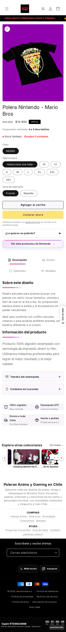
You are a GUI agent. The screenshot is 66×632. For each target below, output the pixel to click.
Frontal (10, 193)
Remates (41, 520)
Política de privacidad (22, 596)
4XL (8, 179)
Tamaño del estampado (35, 376)
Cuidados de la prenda (35, 389)
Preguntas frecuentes (18, 530)
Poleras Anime (18, 516)
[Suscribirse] (55, 553)
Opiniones (20, 270)
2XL (52, 172)
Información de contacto (44, 602)
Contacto (55, 530)
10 (44, 164)
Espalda (29, 193)
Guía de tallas (40, 530)
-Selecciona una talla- (20, 164)
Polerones (34, 516)
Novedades (48, 516)
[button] (6, 8)
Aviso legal (34, 607)
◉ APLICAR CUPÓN (56, 627)
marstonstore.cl (24, 591)
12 (55, 164)
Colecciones (27, 520)
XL (39, 172)
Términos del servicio (47, 596)
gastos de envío (33, 222)
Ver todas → (57, 445)
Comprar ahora (33, 214)
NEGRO (10, 150)
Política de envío (20, 602)
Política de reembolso (48, 591)
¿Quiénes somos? (33, 534)
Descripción (19, 259)
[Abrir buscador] (43, 8)
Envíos (51, 259)
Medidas (51, 270)
